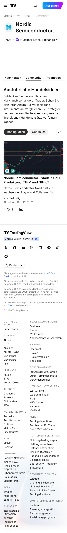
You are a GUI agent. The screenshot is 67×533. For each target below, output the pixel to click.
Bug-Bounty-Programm (43, 463)
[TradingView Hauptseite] (13, 5)
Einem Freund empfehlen (11, 467)
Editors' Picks (11, 499)
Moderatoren (11, 480)
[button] (59, 131)
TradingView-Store (41, 421)
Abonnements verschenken (46, 337)
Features (35, 326)
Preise (33, 330)
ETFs (6, 343)
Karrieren (35, 406)
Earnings (9, 397)
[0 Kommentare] (21, 209)
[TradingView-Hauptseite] (18, 232)
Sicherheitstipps (39, 459)
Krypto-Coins (11, 351)
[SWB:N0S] (7, 171)
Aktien (7, 340)
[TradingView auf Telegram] (48, 247)
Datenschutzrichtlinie (42, 447)
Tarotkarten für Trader (43, 425)
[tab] (16, 132)
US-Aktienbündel (40, 379)
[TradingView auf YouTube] (23, 247)
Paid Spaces (11, 525)
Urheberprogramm (14, 472)
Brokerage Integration (42, 509)
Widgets (34, 478)
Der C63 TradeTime (41, 429)
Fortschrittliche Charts (42, 490)
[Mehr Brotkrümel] (18, 15)
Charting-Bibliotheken (42, 482)
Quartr (11, 305)
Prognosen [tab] (53, 77)
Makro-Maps (11, 428)
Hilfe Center (37, 402)
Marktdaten (36, 334)
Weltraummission (39, 394)
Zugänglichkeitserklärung (44, 455)
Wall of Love (11, 461)
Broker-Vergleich (39, 356)
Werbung (35, 505)
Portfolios (9, 416)
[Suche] (35, 5)
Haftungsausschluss (41, 444)
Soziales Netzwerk (14, 457)
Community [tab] (33, 77)
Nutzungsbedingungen (43, 440)
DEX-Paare (10, 359)
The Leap (35, 360)
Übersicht (35, 348)
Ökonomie (9, 393)
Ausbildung (10, 495)
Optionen (9, 424)
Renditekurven (12, 420)
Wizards (8, 517)
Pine (6, 363)
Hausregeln (10, 476)
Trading (8, 491)
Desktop (8, 446)
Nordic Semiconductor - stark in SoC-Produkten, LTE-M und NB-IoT (32, 180)
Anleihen (8, 347)
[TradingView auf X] (6, 247)
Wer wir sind (37, 390)
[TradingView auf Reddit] (6, 256)
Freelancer (10, 521)
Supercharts (11, 329)
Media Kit (35, 410)
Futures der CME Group (43, 371)
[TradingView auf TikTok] (57, 247)
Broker (34, 352)
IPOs (6, 405)
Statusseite (36, 467)
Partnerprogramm (40, 513)
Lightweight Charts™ (42, 486)
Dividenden (10, 401)
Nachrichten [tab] (12, 77)
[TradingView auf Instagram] (31, 247)
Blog (32, 398)
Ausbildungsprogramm (43, 517)
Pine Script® (11, 431)
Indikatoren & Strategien (11, 512)
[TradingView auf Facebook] (14, 247)
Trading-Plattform (40, 494)
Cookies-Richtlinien (41, 451)
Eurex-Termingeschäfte (43, 375)
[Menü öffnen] (5, 5)
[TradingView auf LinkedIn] (40, 247)
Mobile (7, 442)
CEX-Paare (10, 355)
